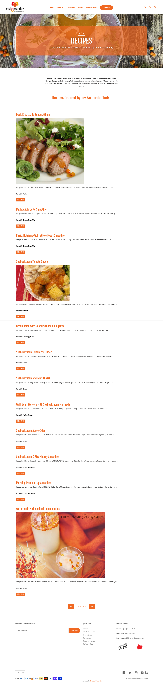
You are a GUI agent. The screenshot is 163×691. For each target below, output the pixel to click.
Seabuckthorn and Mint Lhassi (33, 378)
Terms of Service (89, 641)
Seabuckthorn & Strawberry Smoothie (37, 457)
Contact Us (87, 638)
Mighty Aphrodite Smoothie (31, 209)
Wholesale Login (89, 632)
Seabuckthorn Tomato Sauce (32, 261)
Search (85, 629)
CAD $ (19, 673)
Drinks (25, 220)
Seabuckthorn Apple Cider (30, 430)
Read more (20, 200)
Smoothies (31, 220)
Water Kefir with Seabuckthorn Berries (38, 509)
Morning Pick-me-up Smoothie (33, 483)
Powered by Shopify (142, 678)
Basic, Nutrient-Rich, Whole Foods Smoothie (40, 235)
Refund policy (88, 644)
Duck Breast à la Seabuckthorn (33, 114)
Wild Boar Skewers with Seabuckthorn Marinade (43, 404)
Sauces (25, 311)
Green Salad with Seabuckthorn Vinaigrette (40, 326)
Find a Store (87, 635)
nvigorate (133, 678)
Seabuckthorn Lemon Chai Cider (34, 352)
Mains (25, 194)
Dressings (26, 337)
